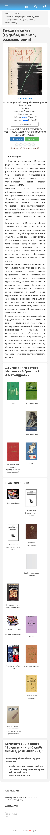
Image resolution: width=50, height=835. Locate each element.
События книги (25, 124)
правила (8, 800)
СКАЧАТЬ (18, 139)
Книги (16, 13)
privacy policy (17, 800)
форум (15, 797)
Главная (7, 13)
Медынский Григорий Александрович (23, 16)
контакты (23, 797)
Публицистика (25, 98)
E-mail (14, 814)
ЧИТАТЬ (33, 139)
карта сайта (32, 797)
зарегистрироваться (19, 775)
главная (8, 797)
